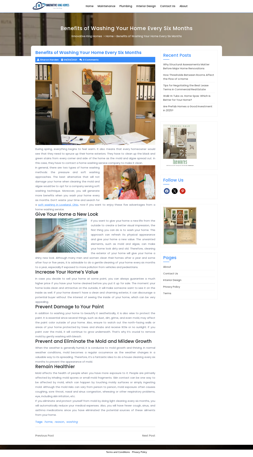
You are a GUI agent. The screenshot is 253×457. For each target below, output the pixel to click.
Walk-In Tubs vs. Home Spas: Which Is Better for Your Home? (186, 98)
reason (59, 422)
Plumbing (125, 6)
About (184, 6)
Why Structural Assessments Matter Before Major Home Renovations (186, 66)
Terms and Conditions (118, 452)
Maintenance (106, 6)
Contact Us (167, 6)
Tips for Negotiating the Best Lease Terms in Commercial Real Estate (186, 87)
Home (89, 6)
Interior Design (146, 6)
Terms (167, 293)
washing (72, 422)
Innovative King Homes (86, 36)
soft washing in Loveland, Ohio (58, 204)
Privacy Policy (171, 287)
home (48, 422)
